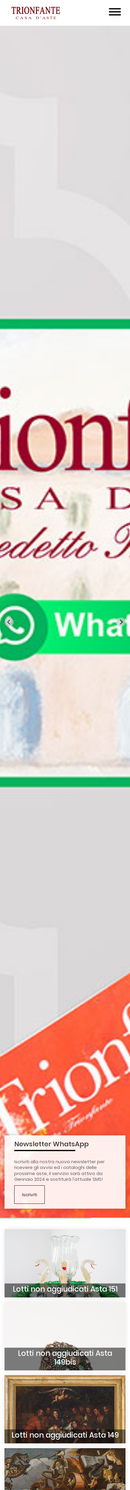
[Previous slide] (9, 622)
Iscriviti (29, 1194)
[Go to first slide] (120, 622)
